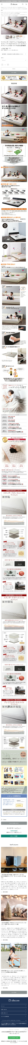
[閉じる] (25, 1029)
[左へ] (3, 37)
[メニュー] (2, 4)
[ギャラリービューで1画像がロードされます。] (7, 37)
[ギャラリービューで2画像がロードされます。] (10, 37)
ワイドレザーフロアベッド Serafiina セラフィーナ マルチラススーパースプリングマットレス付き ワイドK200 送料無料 (14, 9)
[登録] (26, 1020)
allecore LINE (14, 1037)
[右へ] (24, 37)
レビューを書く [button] (14, 836)
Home (2, 7)
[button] (22, 4)
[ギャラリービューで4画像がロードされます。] (17, 37)
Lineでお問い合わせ (14, 823)
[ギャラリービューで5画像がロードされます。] (20, 37)
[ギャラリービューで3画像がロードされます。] (14, 37)
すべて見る (14, 992)
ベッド (5, 7)
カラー (2, 57)
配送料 (5, 50)
